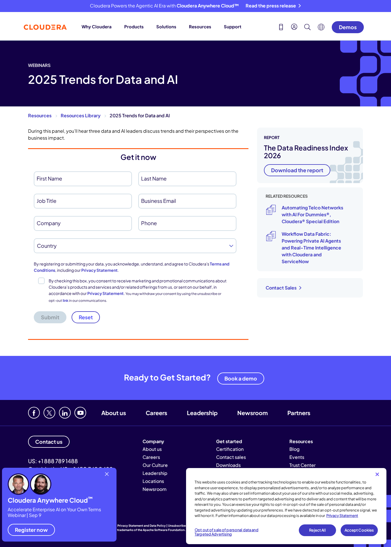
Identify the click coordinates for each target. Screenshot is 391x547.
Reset (86, 317)
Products (134, 26)
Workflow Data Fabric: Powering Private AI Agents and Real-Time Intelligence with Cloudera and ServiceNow (311, 247)
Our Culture (155, 465)
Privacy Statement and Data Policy (141, 525)
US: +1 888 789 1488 (53, 460)
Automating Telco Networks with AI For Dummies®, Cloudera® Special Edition (312, 214)
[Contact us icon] (281, 27)
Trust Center (302, 465)
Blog (294, 449)
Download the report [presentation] (297, 170)
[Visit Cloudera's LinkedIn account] (65, 413)
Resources (200, 26)
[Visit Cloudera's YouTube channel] (80, 413)
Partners (298, 412)
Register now (31, 529)
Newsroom (252, 412)
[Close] (377, 474)
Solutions (166, 26)
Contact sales (231, 457)
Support (232, 26)
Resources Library (80, 115)
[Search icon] (307, 27)
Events (296, 457)
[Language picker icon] (321, 28)
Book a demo (240, 378)
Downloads (228, 465)
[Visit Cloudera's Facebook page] (34, 413)
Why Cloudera (97, 26)
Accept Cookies (359, 530)
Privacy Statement (99, 270)
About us (113, 412)
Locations (153, 481)
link (65, 300)
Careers (156, 412)
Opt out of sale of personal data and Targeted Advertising (226, 532)
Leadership (202, 412)
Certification (230, 449)
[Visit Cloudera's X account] (49, 413)
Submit (50, 317)
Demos (348, 27)
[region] (286, 506)
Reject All (317, 530)
